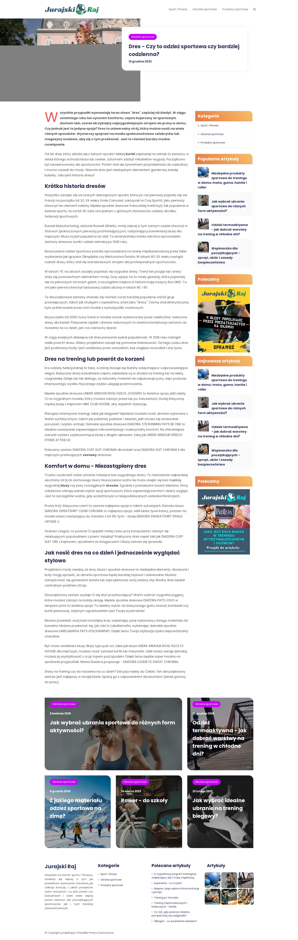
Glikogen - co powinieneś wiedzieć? (175, 921)
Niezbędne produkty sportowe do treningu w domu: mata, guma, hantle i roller (222, 180)
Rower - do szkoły (144, 800)
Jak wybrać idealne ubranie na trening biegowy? (218, 808)
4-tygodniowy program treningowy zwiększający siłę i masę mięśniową (174, 875)
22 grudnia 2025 (203, 713)
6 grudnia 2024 (60, 791)
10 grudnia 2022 (140, 61)
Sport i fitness (178, 9)
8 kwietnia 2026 (60, 713)
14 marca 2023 (131, 791)
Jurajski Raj (60, 866)
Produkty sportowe (235, 9)
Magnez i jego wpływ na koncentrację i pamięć (175, 890)
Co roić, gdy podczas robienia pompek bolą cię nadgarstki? (171, 913)
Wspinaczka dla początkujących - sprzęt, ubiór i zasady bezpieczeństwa (219, 255)
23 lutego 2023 (202, 791)
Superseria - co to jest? (167, 883)
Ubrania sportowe (204, 9)
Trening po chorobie (165, 897)
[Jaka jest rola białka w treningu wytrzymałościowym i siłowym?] (224, 522)
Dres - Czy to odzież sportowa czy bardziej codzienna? (184, 50)
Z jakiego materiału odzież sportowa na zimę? (76, 808)
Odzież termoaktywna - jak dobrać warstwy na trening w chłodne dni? (223, 229)
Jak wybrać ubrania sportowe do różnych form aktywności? (222, 206)
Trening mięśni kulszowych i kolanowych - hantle (169, 904)
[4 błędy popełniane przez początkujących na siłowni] (224, 320)
